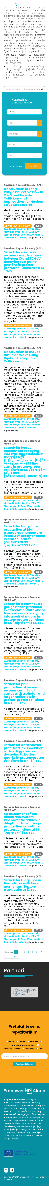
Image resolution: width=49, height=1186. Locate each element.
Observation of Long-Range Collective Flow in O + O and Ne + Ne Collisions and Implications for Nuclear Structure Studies (24, 197)
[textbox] (24, 123)
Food (11, 1041)
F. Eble (22, 234)
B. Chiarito (18, 231)
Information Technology (23, 1045)
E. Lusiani (20, 237)
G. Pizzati (32, 228)
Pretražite (33, 166)
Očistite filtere (15, 166)
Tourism (34, 1041)
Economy (29, 1049)
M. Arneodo (34, 234)
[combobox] (24, 123)
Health (22, 1041)
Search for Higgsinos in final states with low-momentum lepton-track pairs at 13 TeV (22, 885)
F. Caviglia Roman (26, 427)
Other (41, 1049)
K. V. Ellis (31, 231)
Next (16, 956)
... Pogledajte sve (35, 238)
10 (10, 956)
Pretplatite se (24, 1064)
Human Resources (11, 1049)
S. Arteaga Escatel (15, 228)
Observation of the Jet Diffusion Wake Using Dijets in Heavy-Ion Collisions (22, 357)
